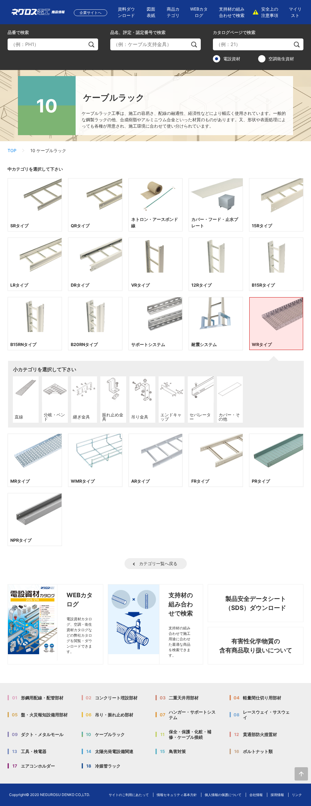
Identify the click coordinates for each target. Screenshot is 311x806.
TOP (12, 150)
